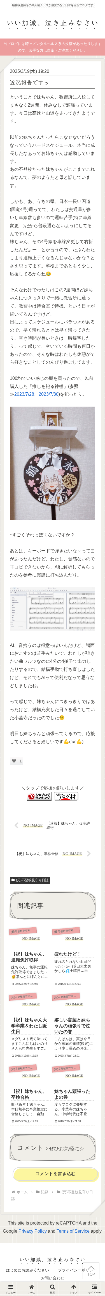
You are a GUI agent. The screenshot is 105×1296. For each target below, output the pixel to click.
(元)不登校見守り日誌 (32, 880)
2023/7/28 (24, 394)
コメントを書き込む (55, 1173)
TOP (91, 1274)
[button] (93, 923)
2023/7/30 (49, 394)
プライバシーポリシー (77, 1270)
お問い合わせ (52, 1278)
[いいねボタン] (14, 761)
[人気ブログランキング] (39, 796)
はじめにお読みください (27, 1270)
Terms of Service (73, 1231)
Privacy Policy (32, 1231)
